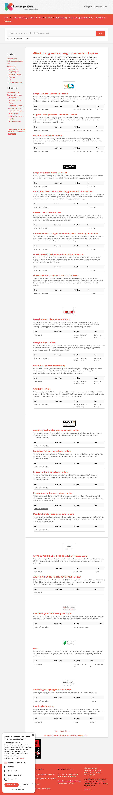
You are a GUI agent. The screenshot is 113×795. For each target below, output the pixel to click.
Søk (100, 33)
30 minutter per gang (81, 627)
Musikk (48, 17)
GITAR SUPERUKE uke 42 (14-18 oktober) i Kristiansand (60, 556)
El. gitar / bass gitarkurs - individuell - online (55, 114)
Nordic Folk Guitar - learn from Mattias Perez (55, 275)
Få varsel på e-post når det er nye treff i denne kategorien (16, 131)
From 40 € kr (91, 186)
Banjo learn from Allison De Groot (50, 172)
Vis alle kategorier (13, 92)
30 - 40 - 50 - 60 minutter (82, 130)
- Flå (9, 80)
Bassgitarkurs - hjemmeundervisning (51, 319)
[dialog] (18, 763)
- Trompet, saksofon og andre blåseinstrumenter (16, 108)
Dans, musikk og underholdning (27, 17)
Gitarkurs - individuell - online (47, 135)
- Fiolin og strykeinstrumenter (16, 116)
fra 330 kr (99, 109)
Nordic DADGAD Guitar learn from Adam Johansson (58, 254)
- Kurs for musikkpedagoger (16, 111)
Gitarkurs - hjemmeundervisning (49, 365)
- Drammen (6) (13, 69)
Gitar (35, 648)
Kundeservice (37, 769)
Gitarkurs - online (42, 388)
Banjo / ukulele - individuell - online (50, 93)
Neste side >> (65, 731)
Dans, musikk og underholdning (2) (14, 95)
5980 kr (93, 722)
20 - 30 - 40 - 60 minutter (82, 109)
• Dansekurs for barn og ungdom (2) (15, 100)
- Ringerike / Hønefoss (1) (15, 74)
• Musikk (10, 103)
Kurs (7, 17)
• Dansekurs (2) (13, 97)
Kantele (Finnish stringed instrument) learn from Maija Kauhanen (65, 233)
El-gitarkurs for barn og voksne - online (53, 493)
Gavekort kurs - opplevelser (40, 788)
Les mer (21, 758)
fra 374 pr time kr (97, 336)
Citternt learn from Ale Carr (47, 212)
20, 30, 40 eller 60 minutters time (80, 336)
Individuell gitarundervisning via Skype (52, 613)
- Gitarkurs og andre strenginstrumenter (16, 105)
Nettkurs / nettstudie (41, 109)
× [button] (33, 735)
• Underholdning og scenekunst (15, 121)
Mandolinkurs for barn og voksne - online (53, 514)
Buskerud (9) (11, 66)
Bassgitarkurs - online (44, 342)
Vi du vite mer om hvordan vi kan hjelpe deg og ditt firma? (69, 782)
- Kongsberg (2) (13, 72)
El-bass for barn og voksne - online (50, 472)
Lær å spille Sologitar (43, 706)
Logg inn (89, 7)
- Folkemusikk (13, 113)
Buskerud (100, 17)
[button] (18, 789)
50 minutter (78, 572)
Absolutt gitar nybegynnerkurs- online (52, 689)
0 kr (97, 572)
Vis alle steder (12, 59)
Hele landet (38, 335)
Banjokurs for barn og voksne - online (52, 451)
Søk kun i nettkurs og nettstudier (21, 38)
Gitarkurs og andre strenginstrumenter (74, 17)
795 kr (93, 701)
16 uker (76, 722)
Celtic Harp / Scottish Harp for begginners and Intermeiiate (62, 191)
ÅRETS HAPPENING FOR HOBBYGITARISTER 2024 (57, 576)
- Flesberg (11, 77)
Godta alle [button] (11, 785)
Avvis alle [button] (26, 785)
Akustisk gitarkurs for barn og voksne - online (56, 430)
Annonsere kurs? (100, 7)
